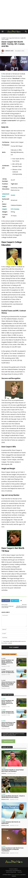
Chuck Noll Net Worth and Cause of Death (7, 607)
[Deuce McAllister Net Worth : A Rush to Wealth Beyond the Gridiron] (22, 662)
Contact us (19, 872)
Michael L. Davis (9, 50)
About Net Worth (15, 874)
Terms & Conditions (13, 869)
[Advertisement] (14, 15)
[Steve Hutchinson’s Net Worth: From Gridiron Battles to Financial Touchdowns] (22, 684)
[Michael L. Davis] (2, 51)
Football (3, 38)
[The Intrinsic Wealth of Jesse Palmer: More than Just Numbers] (14, 758)
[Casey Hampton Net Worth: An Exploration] (22, 673)
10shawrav (3, 773)
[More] (21, 600)
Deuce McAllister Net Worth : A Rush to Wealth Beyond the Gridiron (7, 662)
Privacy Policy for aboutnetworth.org (13, 870)
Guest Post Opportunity (11, 872)
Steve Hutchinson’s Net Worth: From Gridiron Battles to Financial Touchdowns (8, 684)
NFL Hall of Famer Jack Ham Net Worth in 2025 (21, 607)
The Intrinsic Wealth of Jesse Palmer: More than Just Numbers (12, 770)
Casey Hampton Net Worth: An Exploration (7, 671)
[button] (2, 31)
